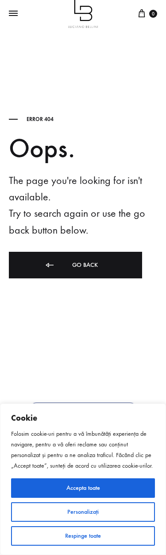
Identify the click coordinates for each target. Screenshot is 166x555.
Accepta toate (83, 488)
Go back (84, 265)
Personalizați (83, 512)
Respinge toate (83, 535)
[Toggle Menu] (13, 14)
